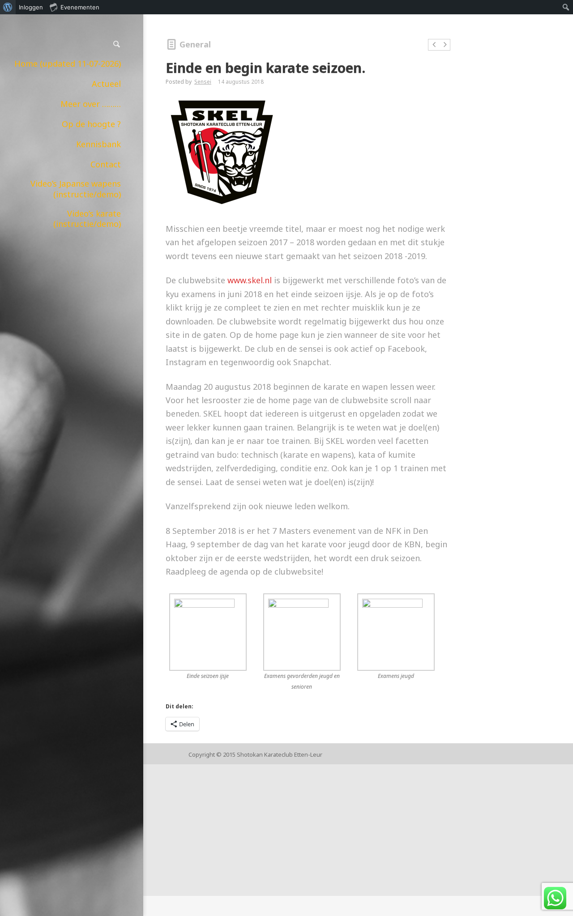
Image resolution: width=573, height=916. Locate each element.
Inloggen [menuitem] (31, 7)
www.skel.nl (249, 280)
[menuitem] (8, 7)
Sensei (202, 81)
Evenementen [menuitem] (79, 7)
